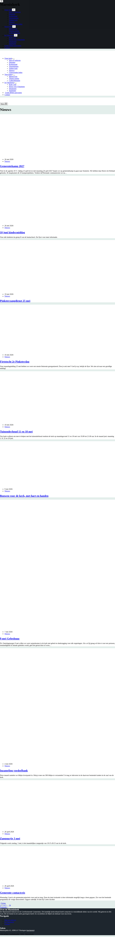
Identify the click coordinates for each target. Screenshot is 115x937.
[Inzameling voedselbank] (43, 760)
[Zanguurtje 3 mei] (43, 828)
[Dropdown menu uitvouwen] (16, 83)
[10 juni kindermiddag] (39, 222)
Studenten (12, 91)
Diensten (12, 62)
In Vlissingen (9, 83)
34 (10, 905)
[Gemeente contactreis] (37, 882)
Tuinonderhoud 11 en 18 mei (16, 431)
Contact (7, 95)
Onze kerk (8, 58)
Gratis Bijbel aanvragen (13, 93)
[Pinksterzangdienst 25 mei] (43, 290)
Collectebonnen (14, 80)
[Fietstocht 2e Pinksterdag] (43, 351)
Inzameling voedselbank (14, 770)
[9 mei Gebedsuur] (43, 628)
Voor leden (8, 74)
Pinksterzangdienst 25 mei (15, 300)
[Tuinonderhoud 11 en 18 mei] (22, 421)
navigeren (30, 930)
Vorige (3, 903)
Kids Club (12, 85)
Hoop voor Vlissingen (17, 87)
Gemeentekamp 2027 (12, 166)
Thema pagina (14, 78)
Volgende (3, 907)
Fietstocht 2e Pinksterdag (14, 361)
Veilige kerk (13, 68)
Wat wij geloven (15, 60)
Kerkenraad (13, 64)
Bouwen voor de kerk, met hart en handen (24, 495)
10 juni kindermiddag (12, 232)
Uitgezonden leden (15, 72)
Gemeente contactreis (12, 892)
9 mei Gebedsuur (10, 638)
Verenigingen (13, 66)
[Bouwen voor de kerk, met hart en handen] (40, 485)
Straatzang (12, 89)
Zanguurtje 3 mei (10, 838)
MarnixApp (13, 76)
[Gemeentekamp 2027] (33, 156)
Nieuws (11, 70)
